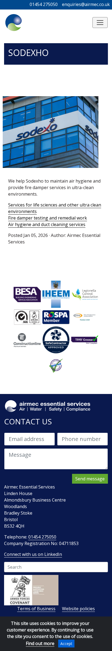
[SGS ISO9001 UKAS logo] (27, 317)
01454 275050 (44, 4)
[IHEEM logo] (56, 294)
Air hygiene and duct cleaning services (46, 224)
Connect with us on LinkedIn (33, 554)
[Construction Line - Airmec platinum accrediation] (27, 340)
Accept (66, 643)
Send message (90, 479)
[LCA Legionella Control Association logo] (84, 294)
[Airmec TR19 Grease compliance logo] (84, 340)
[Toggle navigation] (100, 22)
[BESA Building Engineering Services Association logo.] (27, 294)
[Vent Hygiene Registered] (56, 365)
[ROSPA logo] (56, 317)
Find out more (40, 643)
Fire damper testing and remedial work (47, 218)
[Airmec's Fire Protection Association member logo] (84, 317)
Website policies (78, 609)
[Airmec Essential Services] (13, 22)
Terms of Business (36, 609)
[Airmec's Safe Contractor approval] (56, 340)
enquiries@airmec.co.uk (86, 4)
